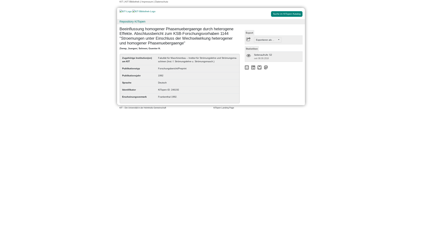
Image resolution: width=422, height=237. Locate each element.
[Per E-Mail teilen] (247, 67)
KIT (121, 1)
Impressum (147, 1)
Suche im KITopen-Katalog (287, 14)
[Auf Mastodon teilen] (266, 67)
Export (249, 32)
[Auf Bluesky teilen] (260, 67)
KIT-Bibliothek (132, 1)
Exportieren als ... (267, 40)
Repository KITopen (132, 21)
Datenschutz (161, 1)
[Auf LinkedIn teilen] (254, 67)
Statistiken (252, 48)
